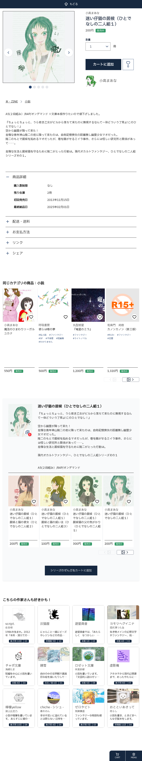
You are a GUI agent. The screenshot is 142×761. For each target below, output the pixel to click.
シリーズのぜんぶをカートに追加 (71, 570)
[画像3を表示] (38, 87)
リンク (17, 242)
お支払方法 (21, 232)
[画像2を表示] (34, 87)
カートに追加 (103, 64)
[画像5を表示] (47, 87)
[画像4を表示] (42, 87)
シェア (17, 253)
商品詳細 (19, 177)
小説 (27, 102)
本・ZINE (12, 102)
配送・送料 (21, 221)
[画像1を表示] (30, 87)
